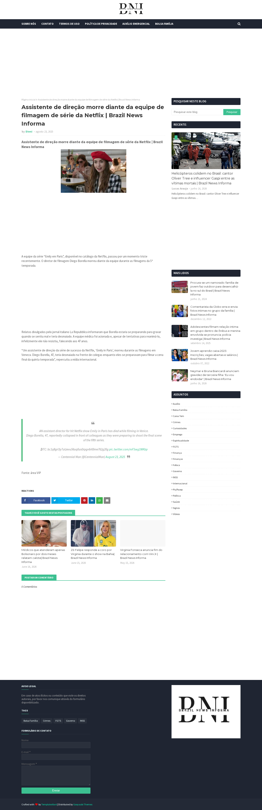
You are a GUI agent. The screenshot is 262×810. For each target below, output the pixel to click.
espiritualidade (181, 440)
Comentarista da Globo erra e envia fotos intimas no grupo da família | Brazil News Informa (214, 310)
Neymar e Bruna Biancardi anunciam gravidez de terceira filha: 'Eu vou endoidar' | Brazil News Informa (214, 375)
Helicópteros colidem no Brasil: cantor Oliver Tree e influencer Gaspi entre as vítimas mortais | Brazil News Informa (203, 178)
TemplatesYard (49, 804)
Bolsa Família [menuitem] (164, 24)
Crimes (176, 422)
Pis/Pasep (178, 489)
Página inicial (28, 99)
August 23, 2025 (115, 457)
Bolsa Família (180, 409)
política (177, 495)
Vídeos (176, 514)
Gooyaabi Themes (82, 804)
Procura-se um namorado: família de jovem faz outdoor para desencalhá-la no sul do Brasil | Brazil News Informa (214, 288)
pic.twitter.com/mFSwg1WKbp (128, 449)
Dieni (29, 131)
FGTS (175, 446)
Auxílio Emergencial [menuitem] (136, 24)
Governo (177, 471)
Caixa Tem (178, 416)
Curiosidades (180, 428)
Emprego (177, 434)
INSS (175, 477)
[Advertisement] (131, 63)
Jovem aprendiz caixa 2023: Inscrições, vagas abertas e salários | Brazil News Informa (214, 354)
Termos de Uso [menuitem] (69, 24)
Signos (176, 507)
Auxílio (176, 403)
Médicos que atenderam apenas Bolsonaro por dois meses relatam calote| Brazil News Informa (43, 556)
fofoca (176, 465)
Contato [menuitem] (47, 24)
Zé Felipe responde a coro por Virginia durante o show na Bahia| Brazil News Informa (92, 553)
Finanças (178, 458)
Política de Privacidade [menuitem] (101, 24)
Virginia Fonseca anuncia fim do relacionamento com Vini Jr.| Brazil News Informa (141, 553)
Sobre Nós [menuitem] (28, 24)
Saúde (176, 501)
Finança (177, 452)
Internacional (180, 483)
